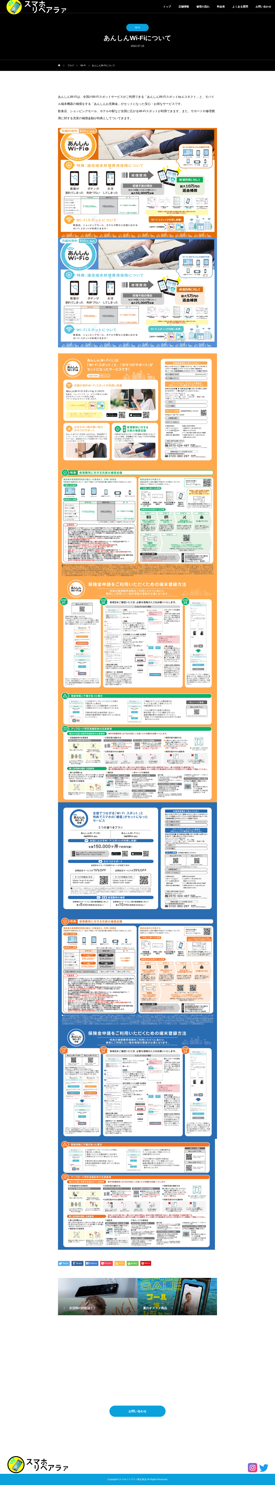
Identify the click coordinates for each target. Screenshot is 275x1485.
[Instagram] (252, 1467)
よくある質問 (240, 6)
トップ (167, 6)
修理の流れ (203, 6)
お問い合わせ (263, 6)
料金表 (221, 6)
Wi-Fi (137, 27)
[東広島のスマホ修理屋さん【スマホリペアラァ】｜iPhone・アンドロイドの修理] (37, 1464)
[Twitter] (263, 1467)
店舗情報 (183, 6)
